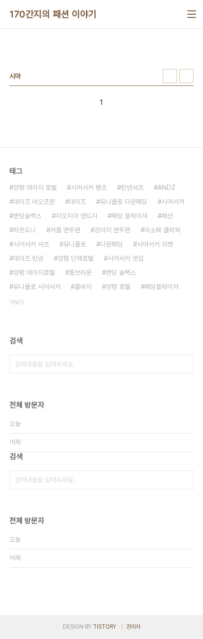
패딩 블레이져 (129, 216)
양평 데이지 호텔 (35, 187)
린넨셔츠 (132, 187)
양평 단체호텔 (75, 258)
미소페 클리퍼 (162, 230)
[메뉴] (191, 14)
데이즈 (77, 201)
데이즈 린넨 (28, 258)
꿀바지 (83, 286)
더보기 (16, 302)
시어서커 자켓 (155, 244)
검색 (184, 364)
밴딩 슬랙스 (121, 272)
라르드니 (24, 230)
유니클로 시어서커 (36, 286)
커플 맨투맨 (65, 230)
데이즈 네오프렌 (34, 201)
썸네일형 (170, 76)
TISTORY (104, 626)
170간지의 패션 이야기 (53, 14)
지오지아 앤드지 (76, 216)
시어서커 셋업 (126, 258)
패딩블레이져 (161, 286)
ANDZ (167, 187)
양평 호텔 (118, 286)
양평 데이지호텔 (34, 272)
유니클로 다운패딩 (123, 201)
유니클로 (74, 244)
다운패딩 (111, 244)
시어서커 (172, 201)
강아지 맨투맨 (112, 230)
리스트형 (186, 76)
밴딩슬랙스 (27, 216)
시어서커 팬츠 (89, 187)
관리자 (134, 626)
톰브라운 (80, 272)
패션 (167, 216)
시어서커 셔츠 (31, 244)
